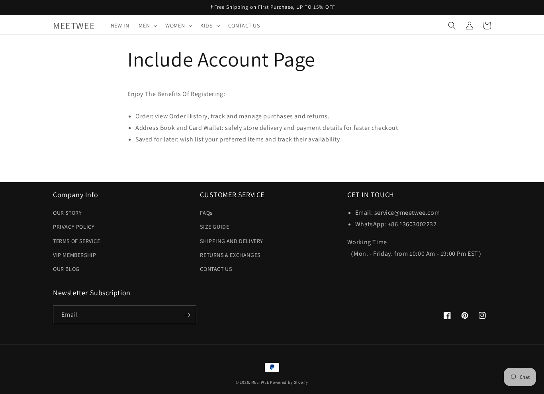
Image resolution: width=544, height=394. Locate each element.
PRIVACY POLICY (73, 226)
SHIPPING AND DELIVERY (231, 241)
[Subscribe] (187, 315)
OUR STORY (67, 212)
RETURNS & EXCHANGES (230, 255)
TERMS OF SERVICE (76, 241)
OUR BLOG (66, 268)
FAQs (206, 212)
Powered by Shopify (289, 382)
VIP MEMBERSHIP (74, 255)
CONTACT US (216, 268)
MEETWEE (260, 382)
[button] (147, 25)
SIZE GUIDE (214, 226)
